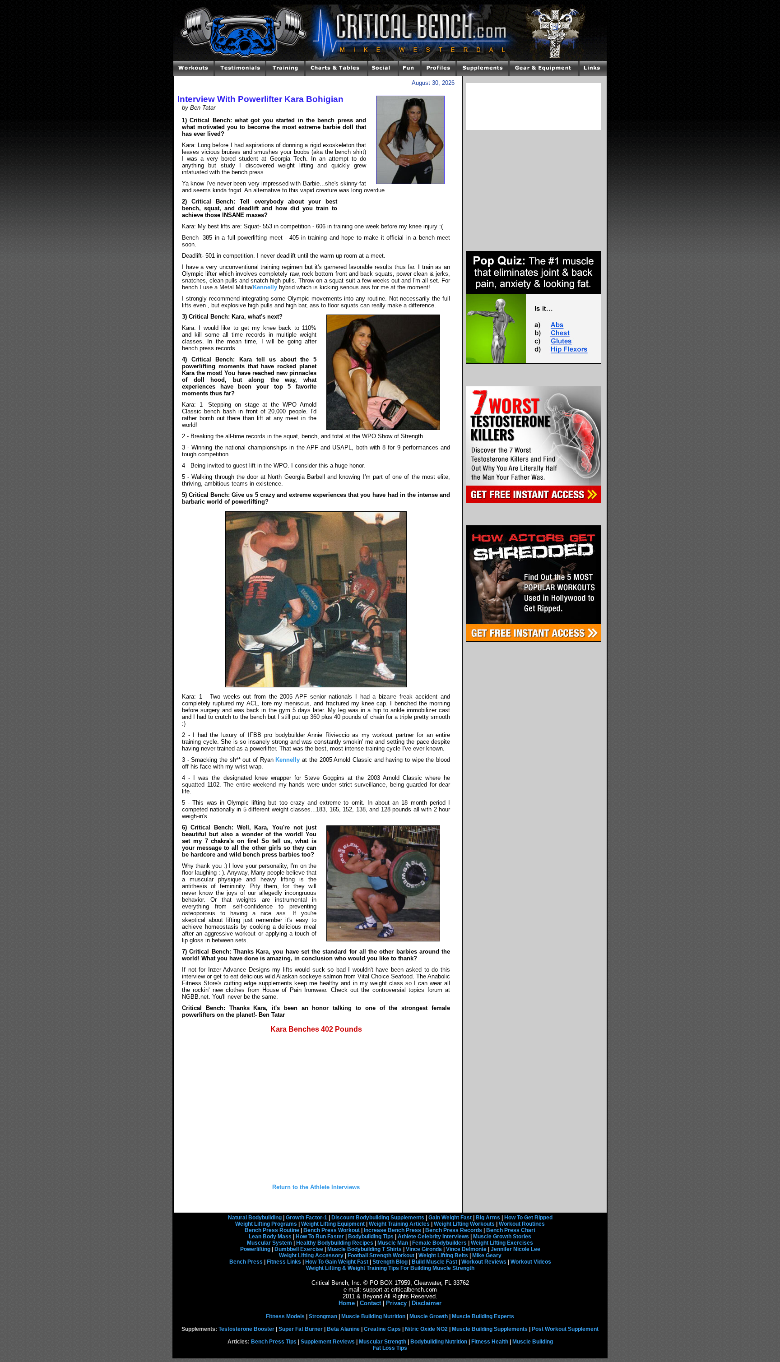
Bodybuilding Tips (371, 1236)
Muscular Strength (382, 1342)
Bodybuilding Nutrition (438, 1342)
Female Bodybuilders (439, 1243)
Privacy (396, 1303)
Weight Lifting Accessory (311, 1255)
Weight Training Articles (399, 1224)
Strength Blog (390, 1262)
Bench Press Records (453, 1230)
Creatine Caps (382, 1329)
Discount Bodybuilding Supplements (377, 1217)
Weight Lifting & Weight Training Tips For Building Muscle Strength (390, 1268)
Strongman (323, 1316)
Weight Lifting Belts (443, 1255)
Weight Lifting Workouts (464, 1224)
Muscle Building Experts (483, 1316)
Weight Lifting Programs (266, 1224)
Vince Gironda (424, 1249)
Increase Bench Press (392, 1230)
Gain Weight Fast (450, 1217)
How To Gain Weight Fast (336, 1262)
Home (347, 1303)
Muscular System (269, 1243)
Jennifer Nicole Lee (515, 1249)
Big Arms (488, 1217)
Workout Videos (531, 1262)
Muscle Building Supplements (490, 1329)
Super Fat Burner (301, 1329)
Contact (370, 1303)
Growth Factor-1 (306, 1217)
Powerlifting (255, 1249)
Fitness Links (284, 1262)
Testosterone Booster (246, 1329)
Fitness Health (489, 1342)
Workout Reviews (483, 1262)
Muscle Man (392, 1243)
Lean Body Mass (270, 1236)
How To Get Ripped (528, 1217)
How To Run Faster (320, 1236)
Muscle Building (532, 1342)
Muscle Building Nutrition (373, 1316)
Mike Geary (486, 1255)
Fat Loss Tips (390, 1348)
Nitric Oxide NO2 (426, 1329)
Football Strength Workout (381, 1255)
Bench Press (246, 1262)
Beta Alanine (343, 1329)
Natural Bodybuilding (255, 1217)
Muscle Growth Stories (502, 1236)
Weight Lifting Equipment (333, 1224)
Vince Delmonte (466, 1249)
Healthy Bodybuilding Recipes (334, 1243)
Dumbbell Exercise (298, 1249)
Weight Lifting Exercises (502, 1243)
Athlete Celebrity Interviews (433, 1236)
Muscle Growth (428, 1316)
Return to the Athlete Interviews (316, 1187)
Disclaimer (426, 1303)
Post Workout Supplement (565, 1329)
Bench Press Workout (331, 1230)
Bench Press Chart (510, 1230)
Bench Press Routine (272, 1230)
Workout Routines (522, 1224)
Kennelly (265, 287)
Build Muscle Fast (434, 1262)
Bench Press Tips (274, 1342)
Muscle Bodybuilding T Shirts (364, 1249)
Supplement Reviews (328, 1342)
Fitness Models (285, 1316)
